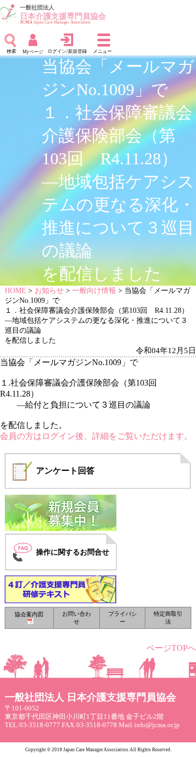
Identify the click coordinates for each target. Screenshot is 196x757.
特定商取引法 (168, 618)
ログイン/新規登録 (67, 51)
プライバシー (122, 618)
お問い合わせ (76, 618)
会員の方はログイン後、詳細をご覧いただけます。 (96, 436)
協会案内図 (29, 614)
